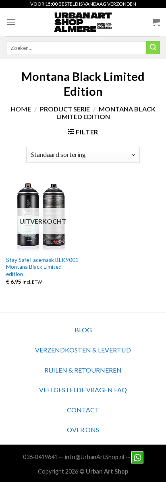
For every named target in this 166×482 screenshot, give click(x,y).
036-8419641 (40, 456)
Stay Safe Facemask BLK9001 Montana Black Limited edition (42, 267)
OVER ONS (83, 429)
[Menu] (11, 22)
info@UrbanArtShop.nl (94, 456)
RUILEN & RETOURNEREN (83, 370)
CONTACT (83, 410)
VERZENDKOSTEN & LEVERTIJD (83, 350)
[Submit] (153, 48)
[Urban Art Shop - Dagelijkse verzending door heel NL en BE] (83, 22)
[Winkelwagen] (156, 22)
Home (20, 109)
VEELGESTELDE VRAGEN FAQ (83, 389)
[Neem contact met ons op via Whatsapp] (137, 456)
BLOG (83, 330)
